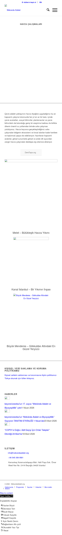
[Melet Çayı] (31, 191)
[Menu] (53, 10)
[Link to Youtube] (51, 484)
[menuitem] (29, 2)
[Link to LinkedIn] (46, 484)
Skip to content (6, 493)
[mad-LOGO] (26, 10)
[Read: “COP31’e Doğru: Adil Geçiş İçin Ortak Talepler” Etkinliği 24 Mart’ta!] (7, 424)
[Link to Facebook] (33, 484)
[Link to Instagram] (42, 484)
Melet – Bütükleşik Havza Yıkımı (31, 232)
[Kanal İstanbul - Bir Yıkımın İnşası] (31, 259)
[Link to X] (38, 484)
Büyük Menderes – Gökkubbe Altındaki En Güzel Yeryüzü (31, 347)
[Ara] (46, 10)
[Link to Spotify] (55, 484)
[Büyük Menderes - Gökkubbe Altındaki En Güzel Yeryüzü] (31, 315)
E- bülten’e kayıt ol (29, 2)
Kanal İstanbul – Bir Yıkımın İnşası (31, 289)
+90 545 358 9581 (16, 457)
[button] (6, 496)
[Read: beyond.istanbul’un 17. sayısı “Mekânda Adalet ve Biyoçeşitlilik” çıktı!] (7, 398)
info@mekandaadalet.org (18, 452)
